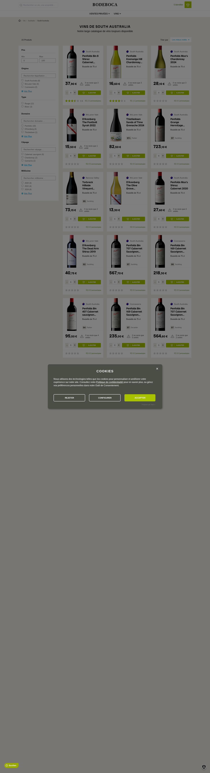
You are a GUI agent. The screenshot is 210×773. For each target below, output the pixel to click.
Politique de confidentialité (109, 382)
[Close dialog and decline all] (157, 369)
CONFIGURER (105, 398)
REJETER (69, 398)
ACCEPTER (140, 398)
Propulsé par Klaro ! (148, 404)
